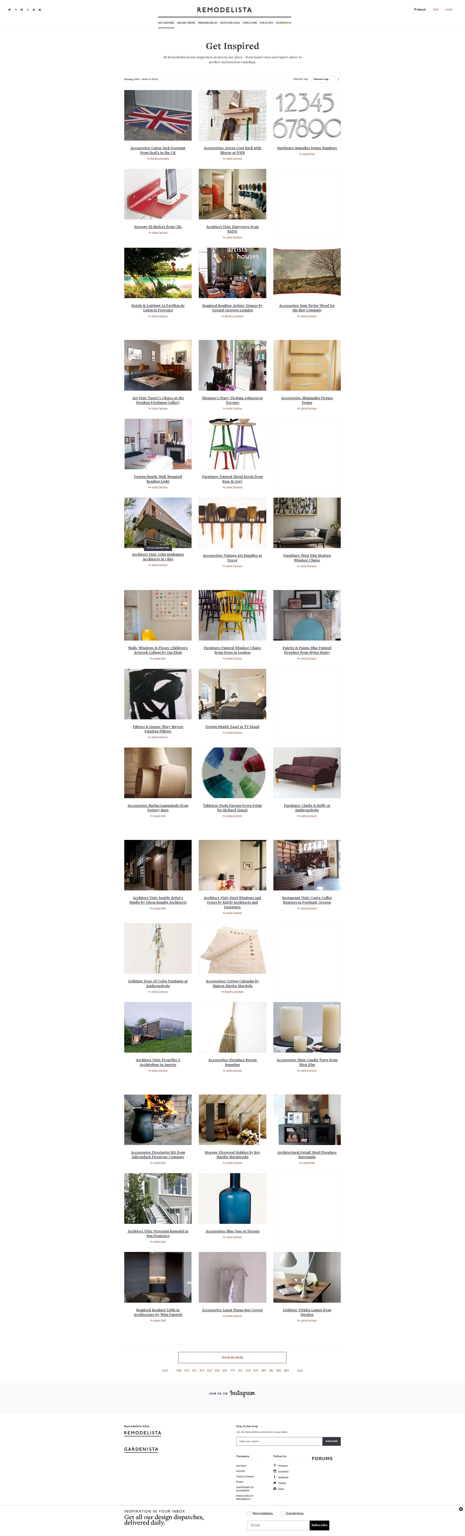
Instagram (283, 1471)
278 (248, 1370)
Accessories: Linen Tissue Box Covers (232, 1310)
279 (255, 1370)
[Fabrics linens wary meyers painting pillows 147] (158, 694)
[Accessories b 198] (232, 1198)
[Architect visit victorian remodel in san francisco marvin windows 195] (158, 1198)
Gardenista (283, 22)
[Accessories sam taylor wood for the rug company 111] (307, 273)
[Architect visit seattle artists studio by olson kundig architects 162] (158, 865)
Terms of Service (245, 1476)
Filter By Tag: (301, 79)
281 (271, 1370)
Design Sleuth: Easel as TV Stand (232, 727)
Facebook (283, 1477)
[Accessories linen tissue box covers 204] (232, 1277)
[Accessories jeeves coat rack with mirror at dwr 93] (232, 115)
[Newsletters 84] (39, 9)
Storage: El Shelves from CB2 (158, 227)
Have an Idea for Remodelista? (244, 1497)
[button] (419, 9)
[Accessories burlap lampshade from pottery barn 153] (158, 772)
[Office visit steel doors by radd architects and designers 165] (232, 865)
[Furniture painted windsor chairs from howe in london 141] (232, 615)
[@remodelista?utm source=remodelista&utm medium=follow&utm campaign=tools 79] (9, 9)
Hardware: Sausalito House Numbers (307, 148)
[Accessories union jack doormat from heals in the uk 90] (158, 115)
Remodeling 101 (207, 22)
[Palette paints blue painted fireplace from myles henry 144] (307, 615)
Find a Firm (250, 22)
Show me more (232, 1357)
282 (278, 1370)
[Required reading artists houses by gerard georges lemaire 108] (232, 273)
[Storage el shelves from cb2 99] (158, 194)
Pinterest (283, 1465)
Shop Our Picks (230, 22)
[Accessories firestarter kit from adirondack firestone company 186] (158, 1120)
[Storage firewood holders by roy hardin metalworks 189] (232, 1120)
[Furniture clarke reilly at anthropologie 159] (307, 772)
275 (225, 1370)
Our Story (266, 22)
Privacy (240, 1481)
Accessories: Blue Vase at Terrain (232, 1231)
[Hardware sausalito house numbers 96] (307, 115)
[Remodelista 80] (15, 9)
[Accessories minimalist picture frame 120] (307, 365)
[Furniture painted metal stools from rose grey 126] (232, 444)
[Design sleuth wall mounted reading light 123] (158, 444)
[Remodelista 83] (33, 9)
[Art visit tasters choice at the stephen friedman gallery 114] (158, 365)
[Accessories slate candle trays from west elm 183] (307, 1027)
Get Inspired (166, 22)
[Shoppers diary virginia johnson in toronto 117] (232, 365)
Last (300, 1370)
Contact (240, 1471)
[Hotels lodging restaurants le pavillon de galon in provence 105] (158, 273)
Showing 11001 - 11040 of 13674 (141, 79)
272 (201, 1370)
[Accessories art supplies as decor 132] (232, 523)
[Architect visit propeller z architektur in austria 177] (158, 1027)
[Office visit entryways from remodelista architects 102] (232, 194)
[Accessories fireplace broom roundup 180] (232, 1027)
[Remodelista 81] (21, 9)
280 (263, 1370)
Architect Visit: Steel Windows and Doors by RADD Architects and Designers (232, 902)
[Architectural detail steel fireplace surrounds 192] (307, 1120)
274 (217, 1370)
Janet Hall (309, 154)
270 (186, 1370)
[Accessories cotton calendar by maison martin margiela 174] (232, 948)
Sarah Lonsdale (159, 158)
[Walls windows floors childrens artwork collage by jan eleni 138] (158, 615)
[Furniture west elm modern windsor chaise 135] (307, 523)
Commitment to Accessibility (245, 1488)
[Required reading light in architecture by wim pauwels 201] (158, 1277)
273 (209, 1370)
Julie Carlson (234, 158)
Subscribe (319, 1525)
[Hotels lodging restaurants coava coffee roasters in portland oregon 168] (307, 865)
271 (194, 1370)
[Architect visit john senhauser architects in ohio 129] (158, 523)
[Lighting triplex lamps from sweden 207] (307, 1277)
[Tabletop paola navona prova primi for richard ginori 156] (232, 772)
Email (281, 1489)
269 (179, 1370)
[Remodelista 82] (27, 9)
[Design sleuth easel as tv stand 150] (232, 694)
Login (448, 9)
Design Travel (186, 22)
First (165, 1370)
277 (240, 1370)
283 (286, 1370)
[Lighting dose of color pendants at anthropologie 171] (158, 948)
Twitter (282, 1483)
